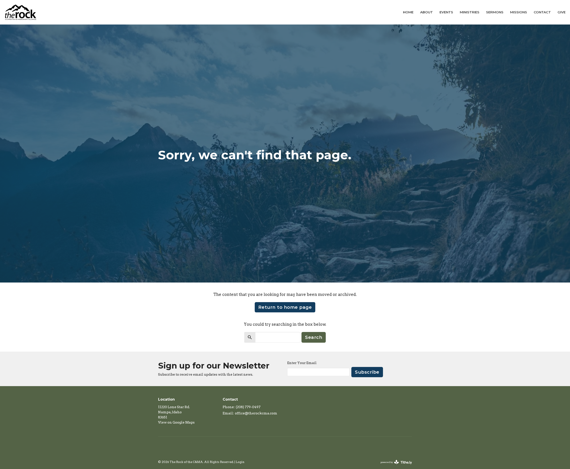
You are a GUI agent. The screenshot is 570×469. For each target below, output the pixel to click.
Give (562, 12)
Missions (518, 12)
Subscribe (367, 372)
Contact (542, 12)
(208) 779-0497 (248, 407)
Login (240, 462)
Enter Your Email (302, 363)
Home (408, 12)
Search (313, 337)
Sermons (494, 12)
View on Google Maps (176, 422)
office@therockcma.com (256, 413)
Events (446, 12)
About (426, 12)
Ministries (469, 12)
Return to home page (285, 307)
